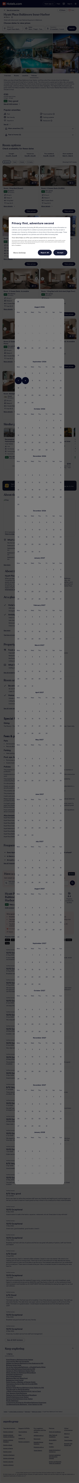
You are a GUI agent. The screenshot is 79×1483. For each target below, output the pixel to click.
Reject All (45, 253)
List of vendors (16, 245)
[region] (39, 238)
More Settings (19, 253)
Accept (60, 253)
